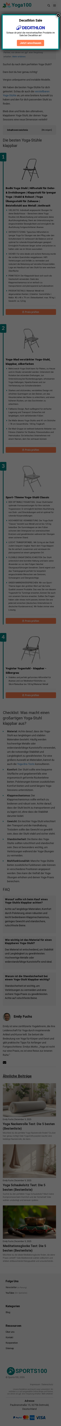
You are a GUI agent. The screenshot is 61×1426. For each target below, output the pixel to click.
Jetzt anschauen (30, 43)
